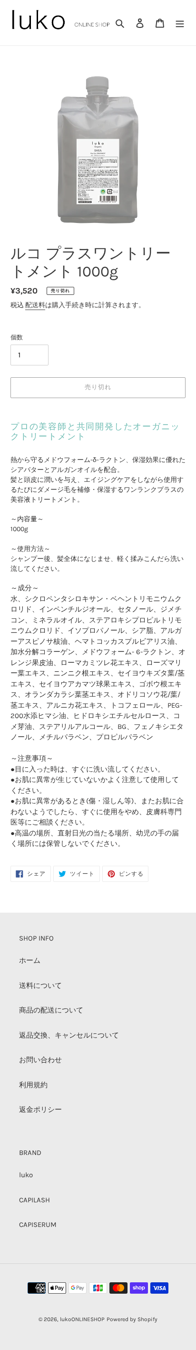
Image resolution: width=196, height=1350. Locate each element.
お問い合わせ (40, 1060)
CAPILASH (34, 1200)
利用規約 (33, 1085)
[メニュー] (180, 23)
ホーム (29, 960)
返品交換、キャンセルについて (69, 1035)
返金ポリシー (40, 1109)
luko (26, 1175)
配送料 (35, 305)
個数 (16, 337)
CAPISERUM (38, 1224)
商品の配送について (51, 1010)
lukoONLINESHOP (82, 1319)
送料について (40, 985)
